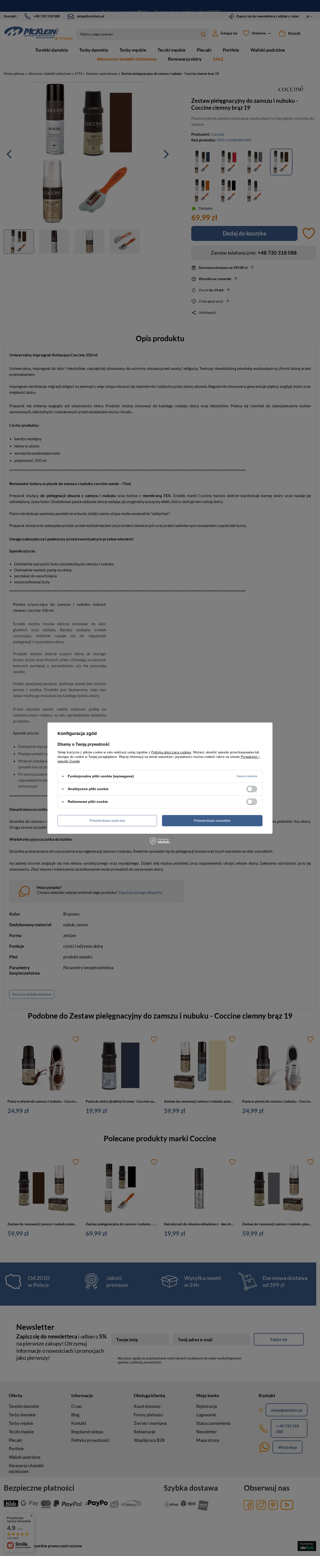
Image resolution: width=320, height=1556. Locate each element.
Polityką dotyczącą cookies (171, 752)
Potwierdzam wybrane (107, 820)
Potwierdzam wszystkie (212, 820)
